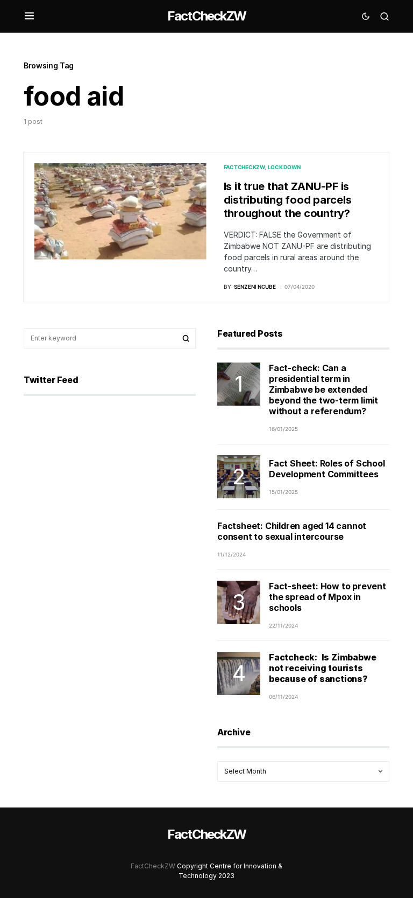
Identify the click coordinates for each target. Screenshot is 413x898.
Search (186, 338)
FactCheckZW (206, 16)
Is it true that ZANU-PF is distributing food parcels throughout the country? (288, 200)
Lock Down (284, 167)
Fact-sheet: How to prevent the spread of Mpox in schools (327, 597)
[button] (29, 16)
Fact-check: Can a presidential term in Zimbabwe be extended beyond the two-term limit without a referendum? (323, 389)
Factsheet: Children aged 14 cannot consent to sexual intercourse (291, 531)
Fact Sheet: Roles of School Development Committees (327, 468)
